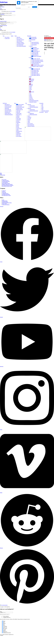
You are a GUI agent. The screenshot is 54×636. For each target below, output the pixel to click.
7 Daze (17, 123)
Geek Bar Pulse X (34, 49)
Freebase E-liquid (19, 108)
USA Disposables (32, 39)
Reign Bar (31, 91)
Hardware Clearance (20, 42)
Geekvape (29, 104)
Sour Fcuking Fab (8, 109)
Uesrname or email (3, 22)
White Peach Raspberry (9, 114)
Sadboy (17, 129)
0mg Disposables (33, 38)
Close (1, 8)
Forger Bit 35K (34, 44)
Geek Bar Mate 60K (34, 53)
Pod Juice (17, 117)
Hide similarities (6, 616)
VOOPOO (29, 117)
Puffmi (30, 95)
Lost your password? (3, 25)
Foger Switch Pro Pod (35, 43)
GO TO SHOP (12, 11)
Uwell (29, 115)
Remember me (3, 24)
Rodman (30, 96)
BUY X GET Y (19, 38)
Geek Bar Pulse (34, 47)
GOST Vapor (18, 118)
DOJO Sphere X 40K (35, 71)
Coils (42, 104)
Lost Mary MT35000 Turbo (36, 62)
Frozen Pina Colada (8, 105)
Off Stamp (31, 79)
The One (17, 127)
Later (29, 7)
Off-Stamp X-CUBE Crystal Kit (37, 65)
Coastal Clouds (18, 113)
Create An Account (3, 21)
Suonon (30, 86)
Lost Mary (31, 57)
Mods (42, 108)
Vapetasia (17, 115)
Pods (42, 105)
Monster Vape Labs (19, 109)
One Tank (31, 98)
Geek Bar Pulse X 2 (35, 51)
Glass (42, 109)
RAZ (30, 77)
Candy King (18, 110)
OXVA (29, 122)
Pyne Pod (31, 85)
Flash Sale (18, 37)
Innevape (17, 124)
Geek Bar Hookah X (34, 54)
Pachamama (18, 122)
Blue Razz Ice (7, 104)
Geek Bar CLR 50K (34, 52)
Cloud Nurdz (18, 119)
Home (45, 39)
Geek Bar (31, 46)
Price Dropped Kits (20, 44)
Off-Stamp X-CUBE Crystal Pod (37, 66)
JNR (30, 90)
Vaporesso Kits (32, 109)
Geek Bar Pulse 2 (35, 48)
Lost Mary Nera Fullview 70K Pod (37, 61)
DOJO (30, 67)
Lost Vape (29, 118)
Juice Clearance (18, 136)
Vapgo (31, 84)
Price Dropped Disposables (21, 46)
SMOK (29, 112)
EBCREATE (31, 80)
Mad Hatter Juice (19, 131)
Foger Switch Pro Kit (35, 42)
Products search (2, 15)
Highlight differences (6, 617)
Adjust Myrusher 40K (35, 63)
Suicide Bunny (18, 133)
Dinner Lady (31, 99)
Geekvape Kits (32, 105)
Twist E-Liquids (19, 128)
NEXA (31, 81)
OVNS (30, 89)
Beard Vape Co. (19, 114)
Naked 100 (18, 112)
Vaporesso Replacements (34, 110)
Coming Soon (7, 38)
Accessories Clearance (20, 43)
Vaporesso (29, 108)
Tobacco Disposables (32, 37)
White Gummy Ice (8, 113)
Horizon (29, 119)
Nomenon (18, 132)
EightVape (4, 2)
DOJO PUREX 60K (35, 68)
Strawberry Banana (8, 110)
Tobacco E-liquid (20, 104)
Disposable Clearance (20, 39)
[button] (27, 28)
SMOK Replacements (33, 114)
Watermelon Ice (7, 112)
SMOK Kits (32, 113)
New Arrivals (7, 37)
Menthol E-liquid (19, 105)
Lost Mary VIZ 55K (35, 58)
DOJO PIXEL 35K (34, 72)
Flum (30, 82)
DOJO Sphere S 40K (35, 70)
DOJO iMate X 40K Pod (35, 75)
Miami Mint (7, 108)
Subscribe (34, 7)
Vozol (30, 94)
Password (1, 23)
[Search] (1, 16)
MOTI (30, 76)
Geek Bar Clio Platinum (36, 56)
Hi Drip (17, 126)
